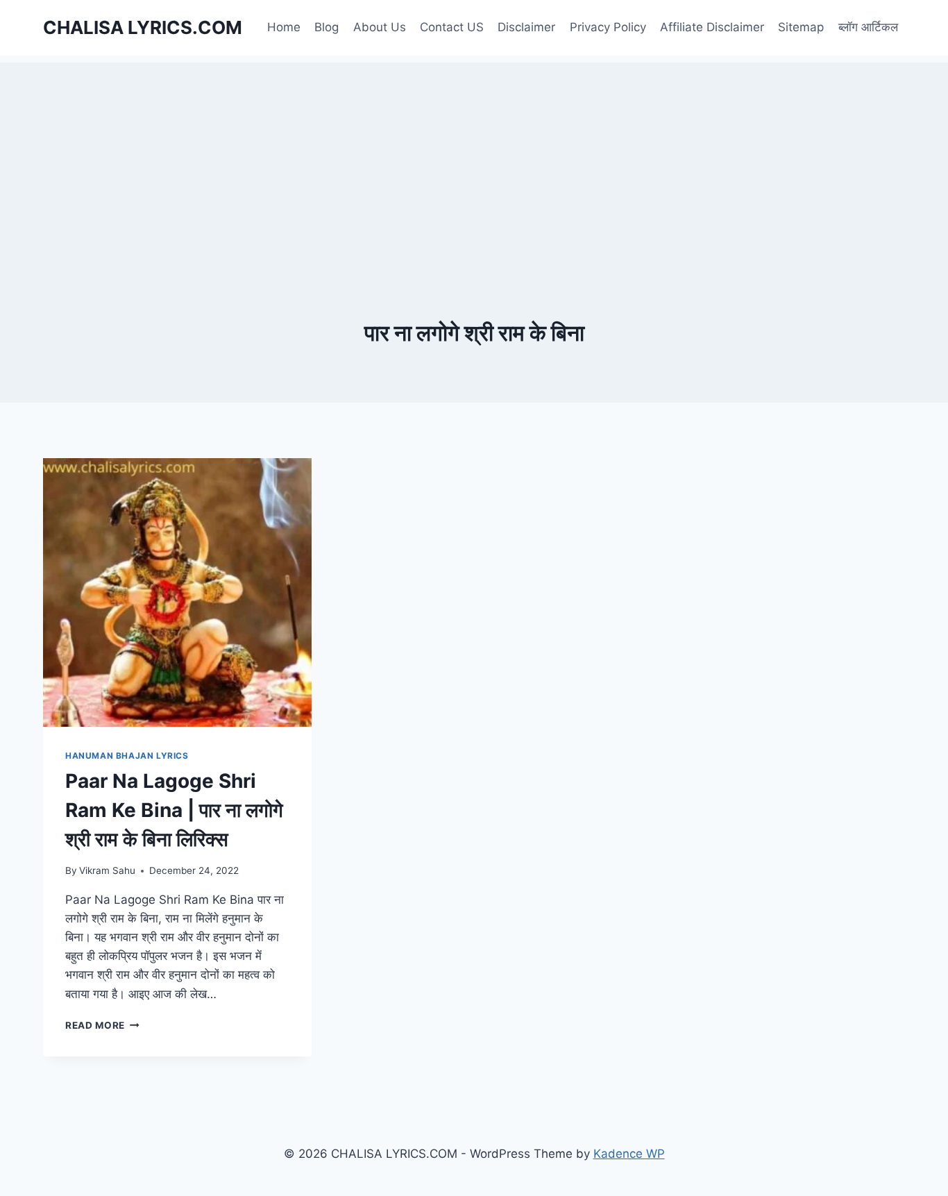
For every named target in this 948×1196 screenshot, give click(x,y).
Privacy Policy (608, 27)
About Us (379, 27)
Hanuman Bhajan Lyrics (127, 755)
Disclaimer (526, 27)
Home (284, 27)
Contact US (452, 27)
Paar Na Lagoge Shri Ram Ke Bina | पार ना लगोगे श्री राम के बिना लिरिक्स (174, 810)
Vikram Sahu (107, 870)
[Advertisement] (474, 159)
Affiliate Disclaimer (712, 27)
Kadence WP (629, 1154)
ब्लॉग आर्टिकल (868, 27)
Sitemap (801, 27)
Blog (326, 27)
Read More (102, 1025)
